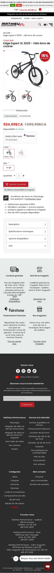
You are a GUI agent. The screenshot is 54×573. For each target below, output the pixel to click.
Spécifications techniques (21, 231)
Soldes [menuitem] (14, 507)
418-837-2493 (27, 539)
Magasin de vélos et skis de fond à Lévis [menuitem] (14, 427)
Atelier (27, 18)
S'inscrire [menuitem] (39, 476)
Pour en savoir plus (14, 342)
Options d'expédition (18, 238)
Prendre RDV (16, 18)
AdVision (19, 570)
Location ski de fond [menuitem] (39, 432)
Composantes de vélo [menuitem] (14, 495)
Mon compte (37, 18)
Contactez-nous (33, 199)
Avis (10, 245)
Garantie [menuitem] (39, 446)
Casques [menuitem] (14, 480)
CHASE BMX (8, 40)
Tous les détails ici (28, 9)
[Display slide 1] (10, 96)
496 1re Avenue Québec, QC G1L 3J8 (27, 523)
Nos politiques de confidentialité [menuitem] (39, 451)
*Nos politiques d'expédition (14, 299)
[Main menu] (51, 24)
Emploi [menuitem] (15, 449)
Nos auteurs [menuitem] (14, 445)
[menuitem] (16, 18)
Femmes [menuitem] (14, 488)
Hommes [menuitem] (14, 484)
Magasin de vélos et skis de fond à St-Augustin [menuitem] (14, 435)
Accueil (6, 33)
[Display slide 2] (27, 96)
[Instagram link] (23, 371)
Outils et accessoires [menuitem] (15, 492)
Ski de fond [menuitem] (14, 499)
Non (18, 5)
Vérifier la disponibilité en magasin (20, 190)
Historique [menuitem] (14, 422)
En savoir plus (11, 140)
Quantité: (7, 175)
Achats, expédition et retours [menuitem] (39, 423)
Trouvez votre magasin (39, 342)
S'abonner (27, 404)
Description (14, 224)
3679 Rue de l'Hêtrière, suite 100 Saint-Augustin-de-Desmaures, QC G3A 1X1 (27, 548)
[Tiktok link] (34, 371)
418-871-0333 (27, 552)
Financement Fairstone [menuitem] (39, 429)
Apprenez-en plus (39, 300)
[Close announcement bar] (40, 9)
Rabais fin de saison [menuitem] (14, 503)
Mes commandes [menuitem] (39, 480)
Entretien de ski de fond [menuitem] (39, 442)
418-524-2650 (27, 527)
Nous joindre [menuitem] (39, 460)
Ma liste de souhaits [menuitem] (39, 484)
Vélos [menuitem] (14, 476)
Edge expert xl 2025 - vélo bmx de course (22, 35)
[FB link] (18, 371)
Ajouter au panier (17, 184)
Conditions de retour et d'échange (26, 196)
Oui (12, 5)
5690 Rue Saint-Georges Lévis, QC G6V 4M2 (27, 536)
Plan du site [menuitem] (39, 456)
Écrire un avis (21, 110)
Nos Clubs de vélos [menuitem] (15, 441)
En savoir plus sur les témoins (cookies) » (38, 5)
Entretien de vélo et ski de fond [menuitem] (39, 437)
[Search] (40, 26)
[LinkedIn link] (29, 371)
